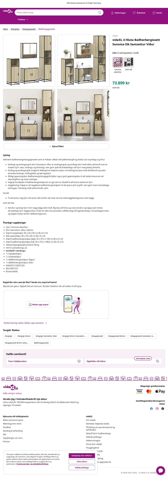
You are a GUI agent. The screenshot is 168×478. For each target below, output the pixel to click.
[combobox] (59, 12)
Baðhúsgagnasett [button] (41, 343)
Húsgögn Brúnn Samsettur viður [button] (75, 336)
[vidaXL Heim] (8, 11)
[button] (118, 65)
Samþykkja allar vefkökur (81, 455)
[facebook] (151, 408)
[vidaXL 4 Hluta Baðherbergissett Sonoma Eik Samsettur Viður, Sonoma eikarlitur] (29, 61)
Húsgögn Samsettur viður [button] (46, 336)
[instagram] (157, 408)
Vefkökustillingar (94, 437)
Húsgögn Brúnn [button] (24, 336)
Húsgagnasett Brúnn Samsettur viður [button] (18, 343)
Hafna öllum (82, 462)
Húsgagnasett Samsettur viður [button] (143, 336)
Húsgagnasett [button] (97, 336)
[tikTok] (162, 408)
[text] (121, 83)
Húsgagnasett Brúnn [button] (116, 336)
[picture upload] (72, 305)
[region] (50, 462)
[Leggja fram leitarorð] (100, 12)
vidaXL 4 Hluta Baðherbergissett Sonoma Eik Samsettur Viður (136, 42)
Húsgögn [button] (8, 336)
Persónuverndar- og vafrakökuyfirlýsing (32, 464)
